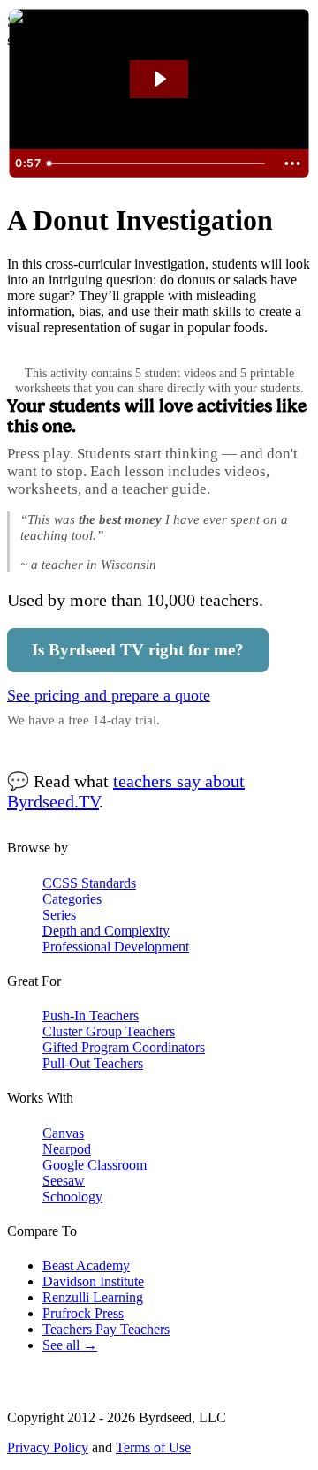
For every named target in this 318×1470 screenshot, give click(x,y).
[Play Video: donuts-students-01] (159, 79)
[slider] (158, 163)
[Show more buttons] (292, 163)
